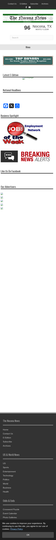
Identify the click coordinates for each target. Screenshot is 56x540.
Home (5, 429)
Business (7, 488)
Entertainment (9, 471)
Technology (8, 475)
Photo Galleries (10, 517)
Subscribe (34, 4)
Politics (6, 479)
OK (28, 535)
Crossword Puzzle (11, 509)
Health (6, 492)
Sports (6, 467)
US (4, 463)
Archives (44, 4)
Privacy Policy (16, 529)
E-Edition (23, 4)
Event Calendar (10, 513)
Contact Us (12, 4)
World (5, 484)
